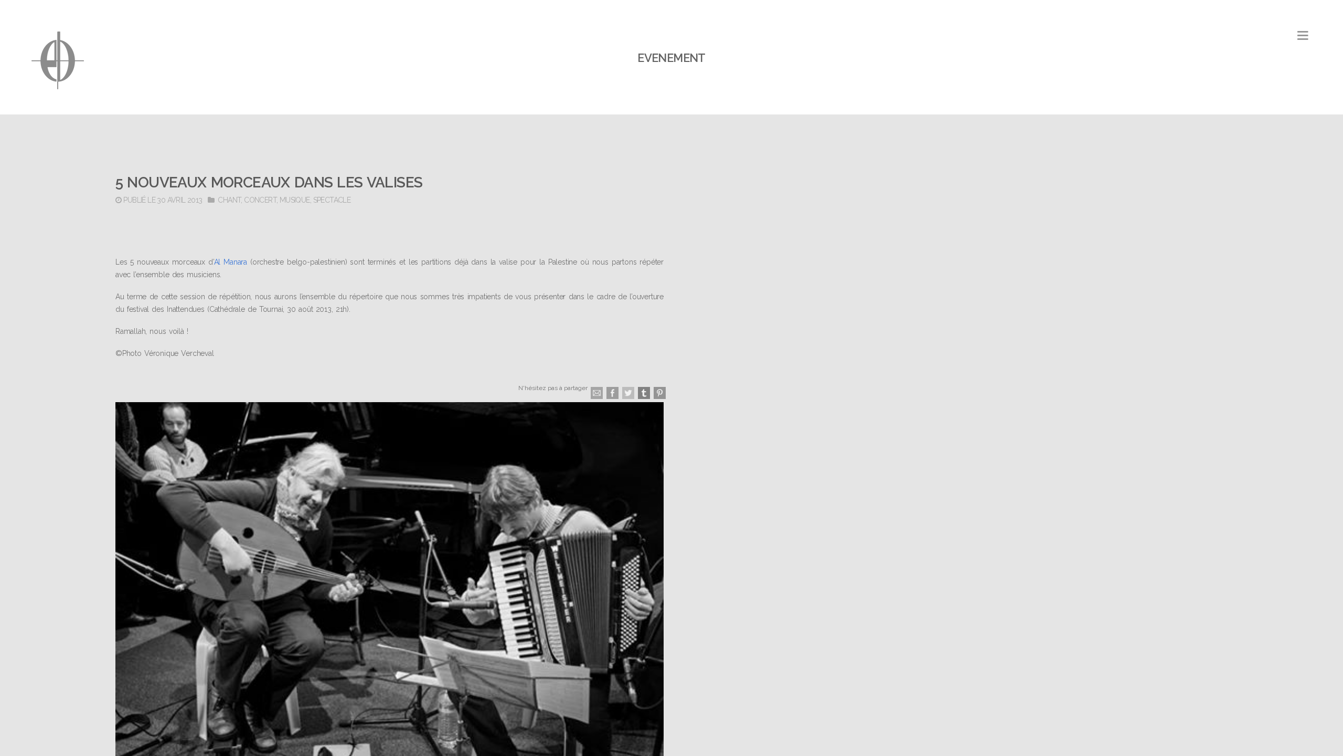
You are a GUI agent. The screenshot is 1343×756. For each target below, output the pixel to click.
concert (260, 200)
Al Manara (230, 262)
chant (229, 200)
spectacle (332, 200)
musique (295, 200)
